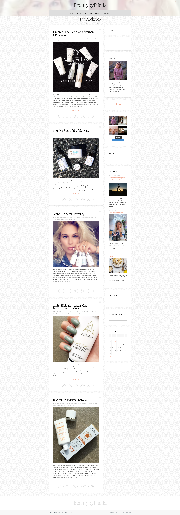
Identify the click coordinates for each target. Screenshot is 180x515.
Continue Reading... (76, 110)
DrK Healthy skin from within (116, 212)
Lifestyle (88, 13)
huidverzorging (94, 38)
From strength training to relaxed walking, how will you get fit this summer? (117, 178)
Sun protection (63, 405)
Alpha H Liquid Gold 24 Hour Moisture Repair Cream (70, 307)
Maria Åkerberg (61, 40)
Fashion (97, 13)
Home (72, 13)
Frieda (58, 38)
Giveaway (89, 38)
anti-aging (85, 38)
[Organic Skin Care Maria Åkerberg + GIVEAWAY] (76, 67)
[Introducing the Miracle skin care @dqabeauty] (113, 130)
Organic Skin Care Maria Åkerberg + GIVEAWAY (75, 33)
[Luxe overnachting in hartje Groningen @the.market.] (122, 120)
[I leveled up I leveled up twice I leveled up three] (122, 130)
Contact (106, 13)
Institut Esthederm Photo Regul (72, 400)
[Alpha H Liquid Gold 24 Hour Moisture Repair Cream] (76, 339)
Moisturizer (61, 135)
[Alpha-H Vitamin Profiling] (76, 244)
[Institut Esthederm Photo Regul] (76, 435)
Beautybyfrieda (90, 5)
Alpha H (83, 217)
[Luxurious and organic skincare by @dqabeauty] (113, 120)
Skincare (79, 38)
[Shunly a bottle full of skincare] (76, 158)
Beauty (80, 13)
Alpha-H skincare (88, 217)
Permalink (68, 40)
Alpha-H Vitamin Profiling (69, 214)
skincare (58, 405)
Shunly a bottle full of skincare (71, 130)
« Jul (110, 356)
